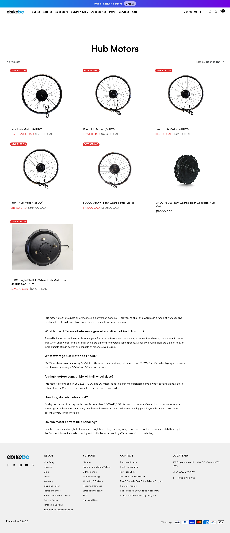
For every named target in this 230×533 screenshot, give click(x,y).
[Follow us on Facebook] (7, 465)
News (47, 476)
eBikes (36, 11)
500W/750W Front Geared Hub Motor (108, 202)
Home (9, 25)
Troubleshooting (91, 476)
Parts (112, 11)
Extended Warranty (92, 490)
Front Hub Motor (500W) (172, 129)
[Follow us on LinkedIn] (32, 465)
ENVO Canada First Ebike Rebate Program (141, 481)
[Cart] (221, 11)
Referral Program (128, 485)
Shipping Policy (52, 485)
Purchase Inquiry (128, 462)
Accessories (98, 11)
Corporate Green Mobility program (138, 495)
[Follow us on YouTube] (26, 465)
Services (124, 11)
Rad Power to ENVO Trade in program (139, 490)
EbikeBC (24, 521)
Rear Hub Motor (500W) (26, 129)
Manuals (87, 462)
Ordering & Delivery (93, 481)
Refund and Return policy (57, 495)
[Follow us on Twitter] (14, 465)
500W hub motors (95, 367)
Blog (46, 471)
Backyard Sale (90, 500)
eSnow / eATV (79, 11)
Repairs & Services (92, 485)
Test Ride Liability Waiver (132, 476)
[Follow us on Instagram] (20, 465)
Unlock (130, 3)
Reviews (48, 467)
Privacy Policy (51, 500)
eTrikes (47, 11)
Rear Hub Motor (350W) (99, 129)
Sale (134, 11)
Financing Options (53, 504)
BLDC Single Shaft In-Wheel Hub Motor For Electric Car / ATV (38, 281)
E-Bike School (90, 471)
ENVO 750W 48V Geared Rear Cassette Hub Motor (185, 204)
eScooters (61, 11)
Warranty (48, 481)
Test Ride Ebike (127, 471)
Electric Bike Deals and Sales (58, 509)
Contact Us (190, 11)
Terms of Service (52, 490)
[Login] (215, 11)
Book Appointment (129, 467)
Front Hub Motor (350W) (26, 202)
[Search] (210, 11)
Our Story (49, 462)
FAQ (85, 495)
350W (75, 367)
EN (202, 11)
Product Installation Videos (96, 467)
